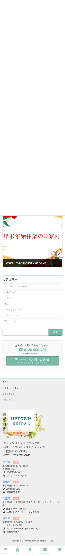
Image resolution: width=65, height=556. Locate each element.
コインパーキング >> (16, 475)
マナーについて (11, 315)
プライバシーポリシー (12, 388)
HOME (17, 553)
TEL (59, 553)
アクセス (30, 553)
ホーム (5, 382)
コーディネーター (12, 310)
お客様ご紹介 (10, 292)
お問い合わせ (8, 400)
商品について (10, 321)
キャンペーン (10, 304)
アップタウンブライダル (15, 286)
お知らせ (8, 298)
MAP (16, 462)
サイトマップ (8, 394)
